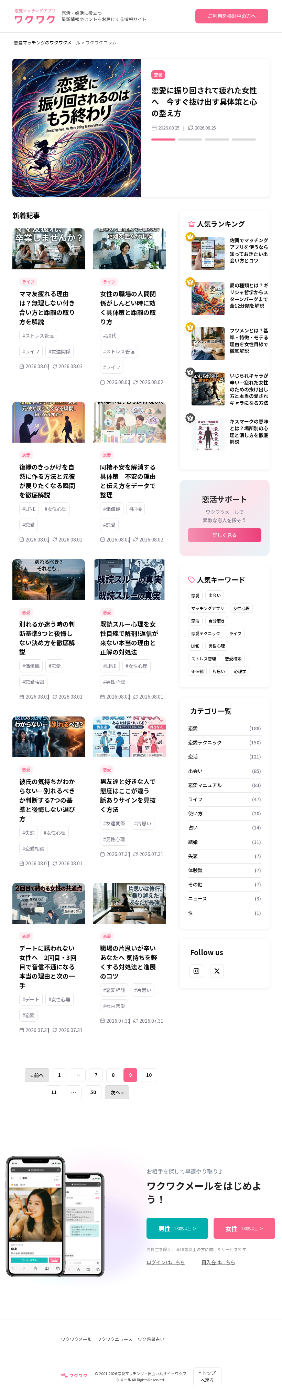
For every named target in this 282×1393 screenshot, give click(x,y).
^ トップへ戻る (207, 1376)
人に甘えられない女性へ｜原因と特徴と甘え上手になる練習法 (204, 95)
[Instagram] (196, 971)
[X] (217, 971)
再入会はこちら (218, 1262)
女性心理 (241, 608)
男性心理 (216, 646)
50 (93, 1091)
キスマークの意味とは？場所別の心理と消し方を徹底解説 (249, 431)
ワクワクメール (76, 1339)
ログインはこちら (166, 1262)
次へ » (117, 1092)
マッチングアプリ (207, 608)
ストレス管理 (203, 658)
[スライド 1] (163, 128)
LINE (195, 646)
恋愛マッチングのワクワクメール (47, 42)
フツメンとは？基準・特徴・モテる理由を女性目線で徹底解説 (249, 340)
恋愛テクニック (205, 633)
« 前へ (37, 1075)
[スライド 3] (217, 128)
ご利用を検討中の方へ (232, 15)
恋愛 (195, 595)
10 (149, 1074)
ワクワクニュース (114, 1339)
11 (54, 1091)
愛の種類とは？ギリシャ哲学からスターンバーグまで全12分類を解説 (249, 295)
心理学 (240, 671)
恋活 (195, 620)
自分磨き (216, 620)
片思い (219, 671)
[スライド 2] (190, 128)
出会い (214, 595)
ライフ (235, 633)
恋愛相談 (233, 658)
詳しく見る (225, 535)
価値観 (197, 671)
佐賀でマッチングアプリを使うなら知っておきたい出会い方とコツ (249, 250)
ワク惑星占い (151, 1339)
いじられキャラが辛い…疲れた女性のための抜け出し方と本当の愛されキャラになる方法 (249, 389)
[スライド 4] (244, 128)
